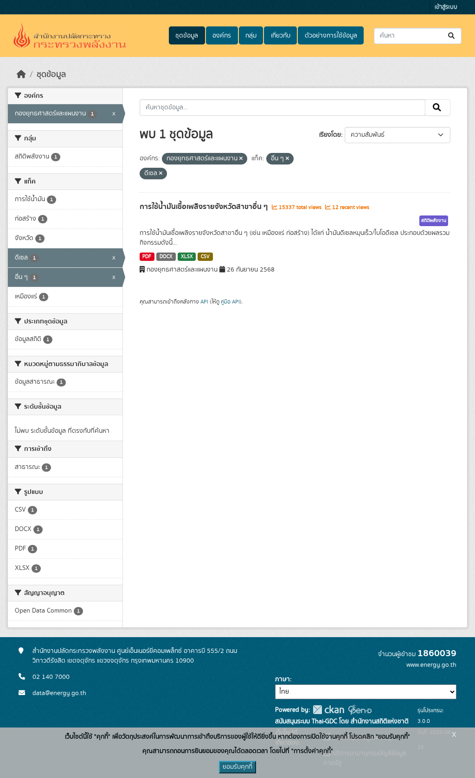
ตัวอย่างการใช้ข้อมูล (331, 35)
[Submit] (452, 36)
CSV (205, 256)
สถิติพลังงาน (433, 220)
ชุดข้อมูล (186, 35)
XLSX (187, 256)
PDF (146, 256)
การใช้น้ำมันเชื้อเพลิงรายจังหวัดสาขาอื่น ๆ (205, 207)
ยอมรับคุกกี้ (237, 767)
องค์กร (221, 35)
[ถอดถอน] (241, 159)
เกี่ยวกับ (280, 35)
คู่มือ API (230, 301)
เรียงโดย (330, 134)
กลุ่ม (251, 35)
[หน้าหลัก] (21, 75)
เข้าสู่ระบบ (446, 7)
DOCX (166, 256)
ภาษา (282, 679)
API (204, 301)
